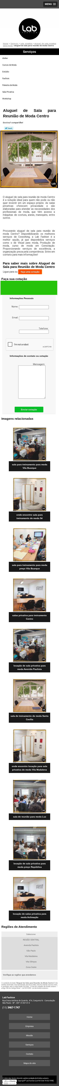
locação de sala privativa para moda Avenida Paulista (30, 667)
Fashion (5, 78)
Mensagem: (39, 364)
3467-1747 (13, 1007)
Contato (29, 1054)
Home (29, 1017)
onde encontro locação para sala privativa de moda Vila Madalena (29, 768)
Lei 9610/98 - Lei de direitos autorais (35, 988)
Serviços (29, 51)
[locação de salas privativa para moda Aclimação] (29, 892)
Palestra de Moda (9, 85)
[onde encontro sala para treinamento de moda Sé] (29, 493)
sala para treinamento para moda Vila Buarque (29, 466)
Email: (15, 317)
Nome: (15, 306)
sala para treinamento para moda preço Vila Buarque (29, 567)
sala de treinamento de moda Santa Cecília (29, 718)
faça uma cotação (30, 272)
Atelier (5, 58)
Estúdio (5, 72)
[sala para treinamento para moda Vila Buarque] (29, 443)
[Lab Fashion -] (29, 24)
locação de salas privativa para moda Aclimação (29, 916)
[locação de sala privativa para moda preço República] (29, 842)
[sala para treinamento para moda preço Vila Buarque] (29, 544)
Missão (29, 1035)
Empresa (29, 1026)
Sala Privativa (8, 92)
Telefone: (44, 328)
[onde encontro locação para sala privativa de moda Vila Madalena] (29, 745)
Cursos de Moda (9, 65)
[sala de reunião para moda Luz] (29, 795)
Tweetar (8, 128)
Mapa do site (30, 1063)
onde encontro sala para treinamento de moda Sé (29, 517)
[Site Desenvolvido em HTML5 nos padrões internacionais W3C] (9, 1083)
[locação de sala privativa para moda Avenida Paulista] (29, 644)
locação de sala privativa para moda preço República (30, 865)
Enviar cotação (29, 409)
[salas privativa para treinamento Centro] (29, 594)
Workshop (6, 99)
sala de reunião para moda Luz (29, 816)
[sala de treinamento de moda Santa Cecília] (29, 694)
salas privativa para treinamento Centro (29, 617)
